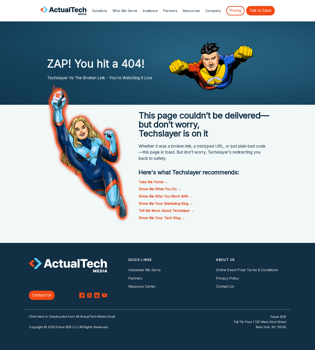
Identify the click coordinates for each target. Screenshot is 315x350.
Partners (170, 11)
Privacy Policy (227, 278)
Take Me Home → (153, 182)
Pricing (235, 10)
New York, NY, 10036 (271, 327)
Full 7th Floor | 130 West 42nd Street (260, 322)
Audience (150, 11)
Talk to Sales (260, 10)
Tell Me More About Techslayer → (167, 210)
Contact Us (41, 295)
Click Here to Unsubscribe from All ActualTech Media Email (72, 316)
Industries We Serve (144, 270)
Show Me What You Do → (160, 189)
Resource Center (142, 286)
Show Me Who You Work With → (166, 196)
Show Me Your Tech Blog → (162, 218)
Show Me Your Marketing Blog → (166, 203)
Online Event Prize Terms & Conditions (247, 270)
